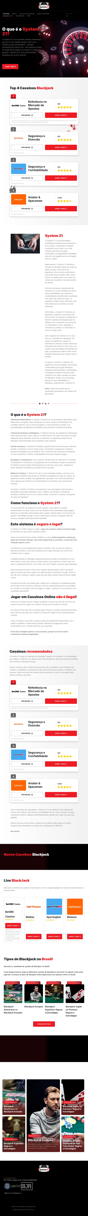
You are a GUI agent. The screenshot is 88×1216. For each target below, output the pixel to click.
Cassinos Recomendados (27, 13)
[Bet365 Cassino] (18, 105)
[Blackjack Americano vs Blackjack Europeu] (13, 993)
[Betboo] (18, 138)
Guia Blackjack (20, 16)
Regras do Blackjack (43, 13)
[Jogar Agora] (10, 64)
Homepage (6, 13)
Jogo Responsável (30, 1206)
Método (14, 13)
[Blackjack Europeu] (33, 993)
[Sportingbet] (18, 168)
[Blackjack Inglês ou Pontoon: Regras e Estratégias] (75, 993)
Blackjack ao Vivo (8, 16)
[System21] (44, 6)
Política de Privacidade (18, 1206)
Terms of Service (29, 1209)
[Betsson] (18, 199)
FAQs (28, 16)
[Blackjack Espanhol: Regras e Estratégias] (54, 993)
